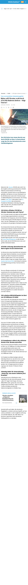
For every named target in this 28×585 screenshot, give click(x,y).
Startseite (3, 93)
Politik (8, 93)
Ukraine (10, 187)
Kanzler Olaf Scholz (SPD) (7, 261)
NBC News (9, 199)
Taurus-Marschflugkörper (9, 239)
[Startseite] (14, 2)
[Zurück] (2, 8)
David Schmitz (8, 402)
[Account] (25, 2)
